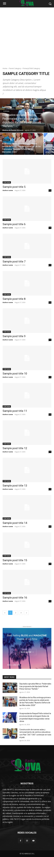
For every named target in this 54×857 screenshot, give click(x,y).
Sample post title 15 (15, 560)
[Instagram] (26, 840)
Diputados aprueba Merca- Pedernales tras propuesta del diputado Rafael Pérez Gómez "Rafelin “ (35, 686)
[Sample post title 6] (27, 208)
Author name (8, 190)
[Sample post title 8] (27, 283)
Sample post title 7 (14, 261)
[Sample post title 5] (27, 171)
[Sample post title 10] (27, 358)
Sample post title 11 (15, 410)
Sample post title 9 (14, 336)
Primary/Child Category (31, 68)
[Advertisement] (27, 36)
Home (5, 68)
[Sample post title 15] (27, 544)
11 (50, 190)
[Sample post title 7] (27, 246)
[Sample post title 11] (27, 395)
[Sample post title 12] (27, 432)
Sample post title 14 (15, 522)
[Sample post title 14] (27, 507)
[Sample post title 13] (27, 470)
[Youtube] (33, 840)
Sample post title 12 (15, 448)
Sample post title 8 (14, 298)
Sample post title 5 (14, 186)
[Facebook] (20, 840)
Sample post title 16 (15, 597)
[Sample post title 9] (27, 320)
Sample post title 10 (15, 373)
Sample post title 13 (15, 485)
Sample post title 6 (14, 224)
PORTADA (6, 111)
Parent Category (15, 68)
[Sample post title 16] (27, 582)
